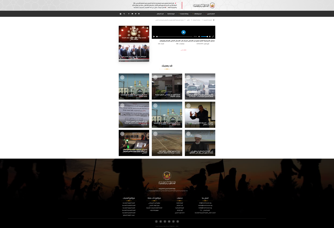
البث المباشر (160, 14)
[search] (124, 14)
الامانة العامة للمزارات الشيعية (154, 208)
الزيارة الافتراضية (179, 208)
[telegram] (165, 221)
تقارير (188, 20)
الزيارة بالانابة (171, 14)
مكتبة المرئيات (196, 20)
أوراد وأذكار (180, 210)
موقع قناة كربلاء (154, 210)
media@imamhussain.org (205, 208)
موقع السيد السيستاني (154, 203)
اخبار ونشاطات (198, 14)
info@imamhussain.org (205, 203)
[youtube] (132, 14)
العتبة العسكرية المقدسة (129, 210)
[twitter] (135, 14)
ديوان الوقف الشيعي (154, 205)
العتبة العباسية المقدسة (128, 213)
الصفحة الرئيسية (208, 20)
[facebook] (138, 14)
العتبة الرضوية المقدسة (129, 208)
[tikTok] (156, 221)
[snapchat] (160, 221)
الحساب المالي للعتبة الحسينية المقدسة (205, 213)
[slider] (174, 36)
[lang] (120, 14)
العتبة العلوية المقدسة (129, 203)
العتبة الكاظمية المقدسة (128, 205)
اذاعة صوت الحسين (179, 213)
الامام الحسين (211, 14)
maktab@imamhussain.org (205, 205)
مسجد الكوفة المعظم (129, 215)
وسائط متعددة (184, 14)
